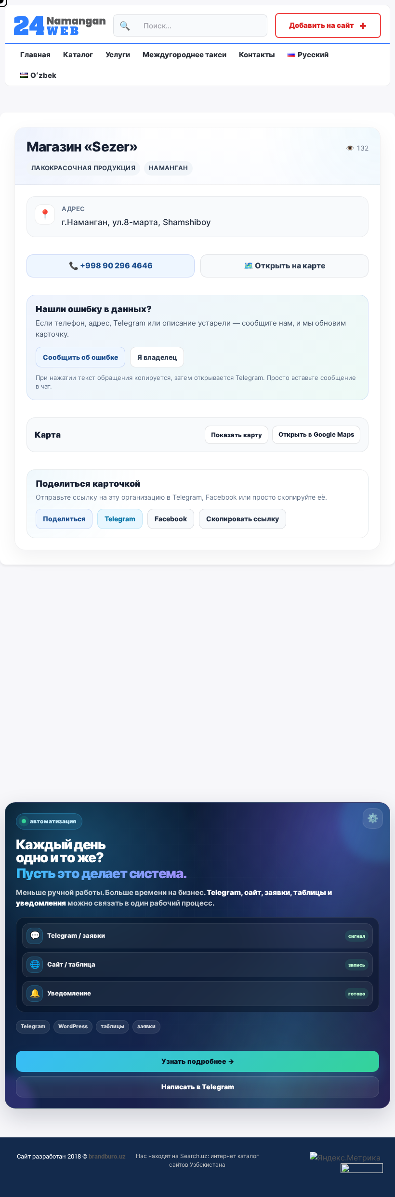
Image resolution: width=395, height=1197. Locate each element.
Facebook (171, 519)
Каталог (78, 54)
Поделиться (64, 519)
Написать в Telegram (197, 1087)
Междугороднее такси (184, 54)
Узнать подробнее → (197, 1061)
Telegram (120, 519)
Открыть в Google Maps (316, 434)
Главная (35, 54)
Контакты (257, 54)
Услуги (117, 54)
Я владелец (157, 357)
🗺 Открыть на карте (285, 265)
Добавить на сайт (328, 25)
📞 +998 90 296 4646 (111, 265)
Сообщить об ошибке (80, 357)
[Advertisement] (197, 730)
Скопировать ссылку (242, 519)
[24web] (59, 25)
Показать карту (236, 435)
